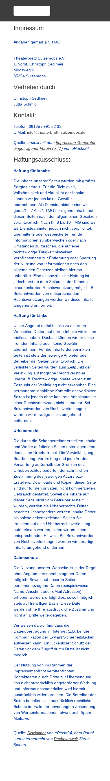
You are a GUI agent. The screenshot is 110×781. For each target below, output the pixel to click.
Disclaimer (36, 732)
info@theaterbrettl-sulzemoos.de (56, 132)
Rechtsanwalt (66, 738)
